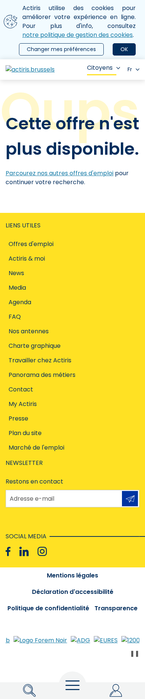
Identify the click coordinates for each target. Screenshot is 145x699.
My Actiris (23, 404)
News (16, 273)
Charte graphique (35, 345)
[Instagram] (42, 551)
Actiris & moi (27, 258)
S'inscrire (130, 498)
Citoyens (100, 67)
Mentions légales (72, 575)
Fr (130, 69)
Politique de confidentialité (48, 608)
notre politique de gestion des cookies (77, 35)
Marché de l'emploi (36, 447)
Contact (21, 389)
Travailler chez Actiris (40, 360)
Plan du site (25, 433)
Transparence (116, 608)
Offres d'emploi (31, 244)
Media (17, 287)
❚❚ (134, 653)
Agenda (20, 302)
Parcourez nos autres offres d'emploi (59, 173)
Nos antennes (29, 331)
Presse (18, 418)
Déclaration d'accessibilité (72, 592)
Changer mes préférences (61, 49)
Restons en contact (34, 481)
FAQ (15, 316)
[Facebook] (8, 551)
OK (124, 49)
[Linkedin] (24, 551)
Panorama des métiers (42, 375)
